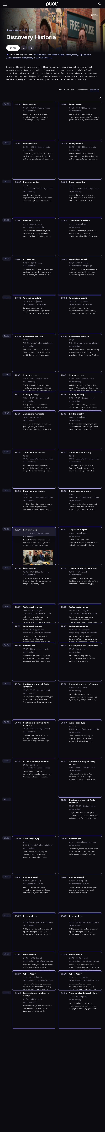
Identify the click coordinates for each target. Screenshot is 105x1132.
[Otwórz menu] (5, 4)
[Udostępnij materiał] (31, 48)
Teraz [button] (66, 90)
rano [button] (73, 90)
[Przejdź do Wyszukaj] (99, 4)
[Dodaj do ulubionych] (24, 48)
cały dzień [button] (94, 90)
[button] (100, 98)
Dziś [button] (60, 90)
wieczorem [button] (83, 90)
